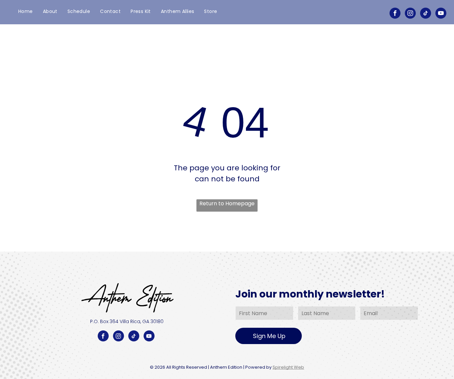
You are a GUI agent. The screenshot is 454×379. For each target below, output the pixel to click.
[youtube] (440, 14)
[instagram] (410, 14)
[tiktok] (425, 14)
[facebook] (395, 14)
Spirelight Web (288, 367)
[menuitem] (25, 11)
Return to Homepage (227, 203)
